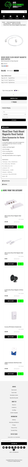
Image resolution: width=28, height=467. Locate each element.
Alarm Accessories (16, 23)
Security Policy (14, 430)
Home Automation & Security (13, 22)
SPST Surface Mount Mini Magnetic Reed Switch (14, 253)
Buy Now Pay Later (14, 397)
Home (3, 22)
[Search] (25, 11)
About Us (14, 404)
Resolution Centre (14, 395)
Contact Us (14, 407)
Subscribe (13, 443)
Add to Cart (15, 98)
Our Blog (14, 410)
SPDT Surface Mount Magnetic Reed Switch (13, 216)
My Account (14, 390)
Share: (3, 66)
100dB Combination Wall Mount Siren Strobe (13, 363)
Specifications (6, 181)
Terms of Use (14, 427)
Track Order (14, 392)
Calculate (14, 120)
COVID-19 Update (14, 412)
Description (6, 127)
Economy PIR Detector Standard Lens (13, 327)
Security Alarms (7, 23)
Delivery (14, 419)
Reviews (5, 184)
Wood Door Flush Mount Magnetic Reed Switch (15, 25)
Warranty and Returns (14, 422)
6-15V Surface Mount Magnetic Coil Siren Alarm (14, 290)
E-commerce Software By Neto (14, 461)
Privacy (14, 425)
